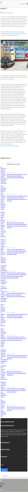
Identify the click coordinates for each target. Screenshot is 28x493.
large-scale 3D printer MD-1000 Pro (18, 33)
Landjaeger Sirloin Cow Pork (13, 164)
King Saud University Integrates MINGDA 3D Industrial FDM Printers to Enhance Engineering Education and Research (17, 316)
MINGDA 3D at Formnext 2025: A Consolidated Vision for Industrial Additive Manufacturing (16, 373)
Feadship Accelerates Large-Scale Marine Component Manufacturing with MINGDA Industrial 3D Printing (16, 390)
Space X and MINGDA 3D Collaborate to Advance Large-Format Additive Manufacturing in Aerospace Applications (16, 295)
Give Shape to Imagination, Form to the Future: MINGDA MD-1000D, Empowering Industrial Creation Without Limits (16, 338)
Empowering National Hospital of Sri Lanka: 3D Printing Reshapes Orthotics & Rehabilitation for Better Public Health (17, 176)
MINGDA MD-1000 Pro (6, 115)
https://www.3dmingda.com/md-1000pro (10, 145)
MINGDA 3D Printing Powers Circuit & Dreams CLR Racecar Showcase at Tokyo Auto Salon (16, 409)
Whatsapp (2, 483)
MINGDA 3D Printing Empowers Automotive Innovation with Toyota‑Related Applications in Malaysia (17, 357)
